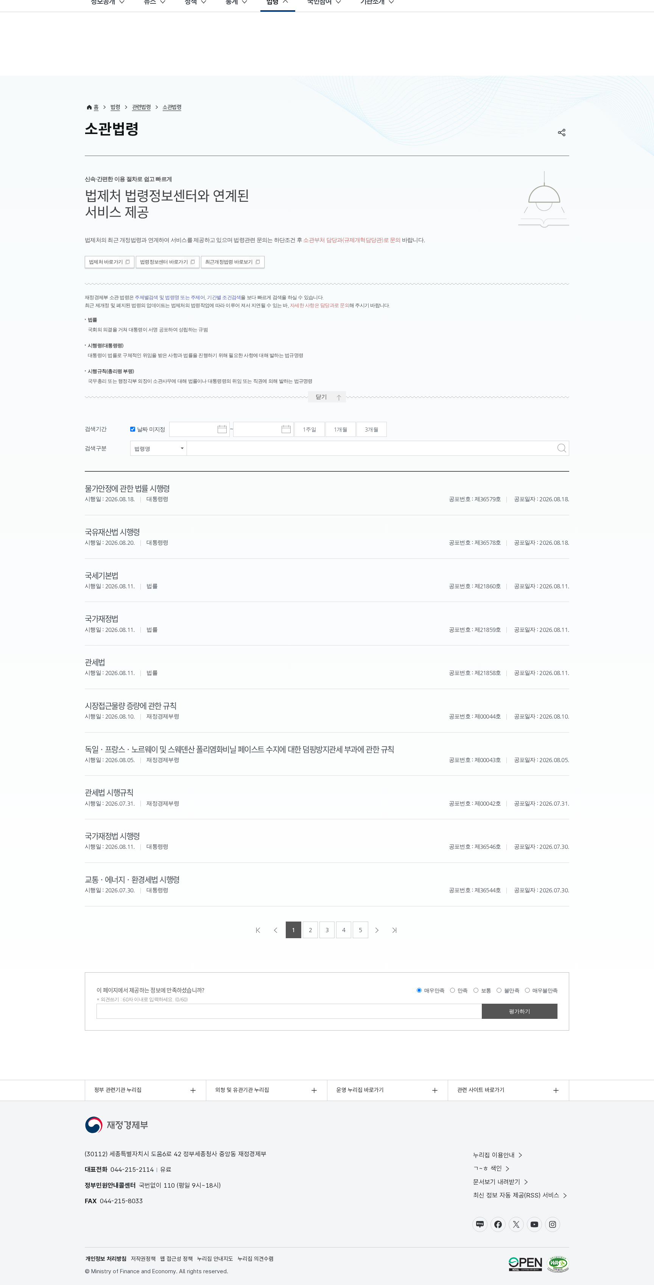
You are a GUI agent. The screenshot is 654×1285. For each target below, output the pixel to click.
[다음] (378, 930)
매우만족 (434, 990)
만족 (463, 990)
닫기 (321, 396)
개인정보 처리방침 (106, 1258)
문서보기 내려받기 (496, 1182)
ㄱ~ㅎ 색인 (487, 1168)
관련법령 (141, 107)
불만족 (511, 990)
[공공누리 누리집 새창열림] (525, 1265)
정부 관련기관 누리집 (118, 1090)
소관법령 (172, 107)
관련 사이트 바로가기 (481, 1090)
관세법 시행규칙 (109, 792)
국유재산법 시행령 (112, 531)
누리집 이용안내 (494, 1155)
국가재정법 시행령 (112, 835)
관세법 (95, 661)
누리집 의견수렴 (256, 1258)
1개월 (340, 429)
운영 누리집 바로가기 (360, 1090)
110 (169, 1185)
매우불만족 (545, 990)
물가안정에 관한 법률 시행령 (127, 488)
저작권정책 (143, 1258)
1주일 (309, 429)
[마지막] (395, 930)
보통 (486, 990)
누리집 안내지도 (215, 1258)
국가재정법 (101, 618)
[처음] (259, 930)
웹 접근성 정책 (176, 1258)
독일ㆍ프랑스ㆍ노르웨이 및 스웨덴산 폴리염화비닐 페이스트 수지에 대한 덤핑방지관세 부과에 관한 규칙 (239, 749)
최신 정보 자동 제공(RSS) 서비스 (516, 1195)
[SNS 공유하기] (561, 132)
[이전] (276, 930)
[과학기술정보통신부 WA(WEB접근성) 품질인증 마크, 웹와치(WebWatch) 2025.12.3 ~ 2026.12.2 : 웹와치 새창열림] (558, 1265)
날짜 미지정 (151, 429)
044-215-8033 (121, 1201)
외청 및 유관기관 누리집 (242, 1090)
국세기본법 (101, 575)
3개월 (371, 429)
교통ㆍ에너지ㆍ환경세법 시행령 (132, 879)
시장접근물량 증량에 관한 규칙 (130, 705)
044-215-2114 (132, 1169)
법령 (115, 107)
